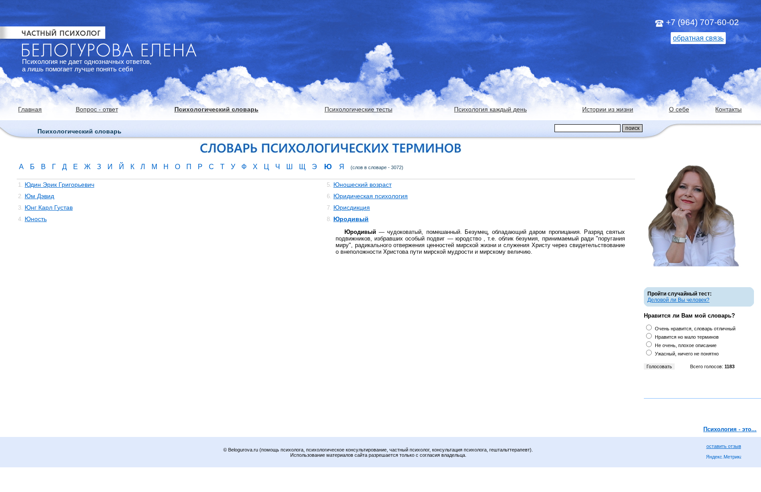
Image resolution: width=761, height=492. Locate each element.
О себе (679, 109)
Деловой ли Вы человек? (678, 300)
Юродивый (351, 218)
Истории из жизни (607, 109)
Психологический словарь (216, 109)
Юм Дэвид (39, 196)
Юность (36, 218)
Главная (30, 109)
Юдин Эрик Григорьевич (59, 184)
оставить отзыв (723, 446)
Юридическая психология (370, 196)
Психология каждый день (490, 109)
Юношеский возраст (362, 184)
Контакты (728, 109)
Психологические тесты (358, 109)
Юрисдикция (351, 207)
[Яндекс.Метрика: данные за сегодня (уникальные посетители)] (723, 457)
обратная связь (698, 38)
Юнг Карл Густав (49, 207)
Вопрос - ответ (97, 109)
